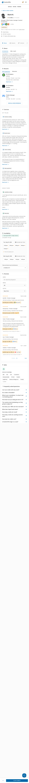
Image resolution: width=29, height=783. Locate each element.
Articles (14, 6)
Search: (4, 277)
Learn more (21, 29)
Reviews (19, 6)
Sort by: (4, 288)
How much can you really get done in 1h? (12, 399)
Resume (13, 43)
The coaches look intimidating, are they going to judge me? (12, 403)
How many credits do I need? (9, 412)
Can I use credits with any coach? (10, 390)
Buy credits (17, 780)
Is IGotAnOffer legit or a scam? (10, 422)
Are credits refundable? (8, 392)
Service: (4, 282)
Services (10, 6)
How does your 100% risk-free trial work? (13, 406)
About (5, 43)
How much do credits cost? (9, 419)
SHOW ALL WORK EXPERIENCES (14, 103)
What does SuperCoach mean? (10, 409)
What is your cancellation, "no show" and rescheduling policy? (12, 396)
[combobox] (14, 267)
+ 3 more (4, 381)
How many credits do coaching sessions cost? (12, 415)
